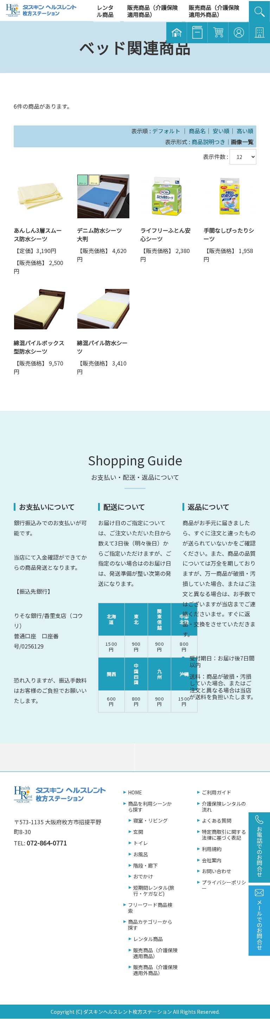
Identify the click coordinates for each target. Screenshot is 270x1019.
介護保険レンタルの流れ (224, 807)
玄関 (138, 832)
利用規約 (211, 849)
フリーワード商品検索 (150, 908)
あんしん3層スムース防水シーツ (38, 234)
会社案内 (211, 860)
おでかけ (143, 876)
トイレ (140, 843)
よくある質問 (216, 821)
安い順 (221, 131)
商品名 (197, 131)
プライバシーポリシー (224, 885)
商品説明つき (208, 141)
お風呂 (140, 854)
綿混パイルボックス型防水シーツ (39, 346)
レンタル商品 (148, 939)
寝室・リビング (150, 821)
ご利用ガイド (216, 792)
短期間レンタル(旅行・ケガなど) (153, 891)
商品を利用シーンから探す (150, 807)
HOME (135, 792)
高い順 (245, 131)
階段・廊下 (145, 866)
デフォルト (166, 131)
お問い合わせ (216, 871)
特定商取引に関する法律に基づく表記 (224, 835)
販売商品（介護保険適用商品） (155, 953)
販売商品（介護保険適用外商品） (155, 970)
